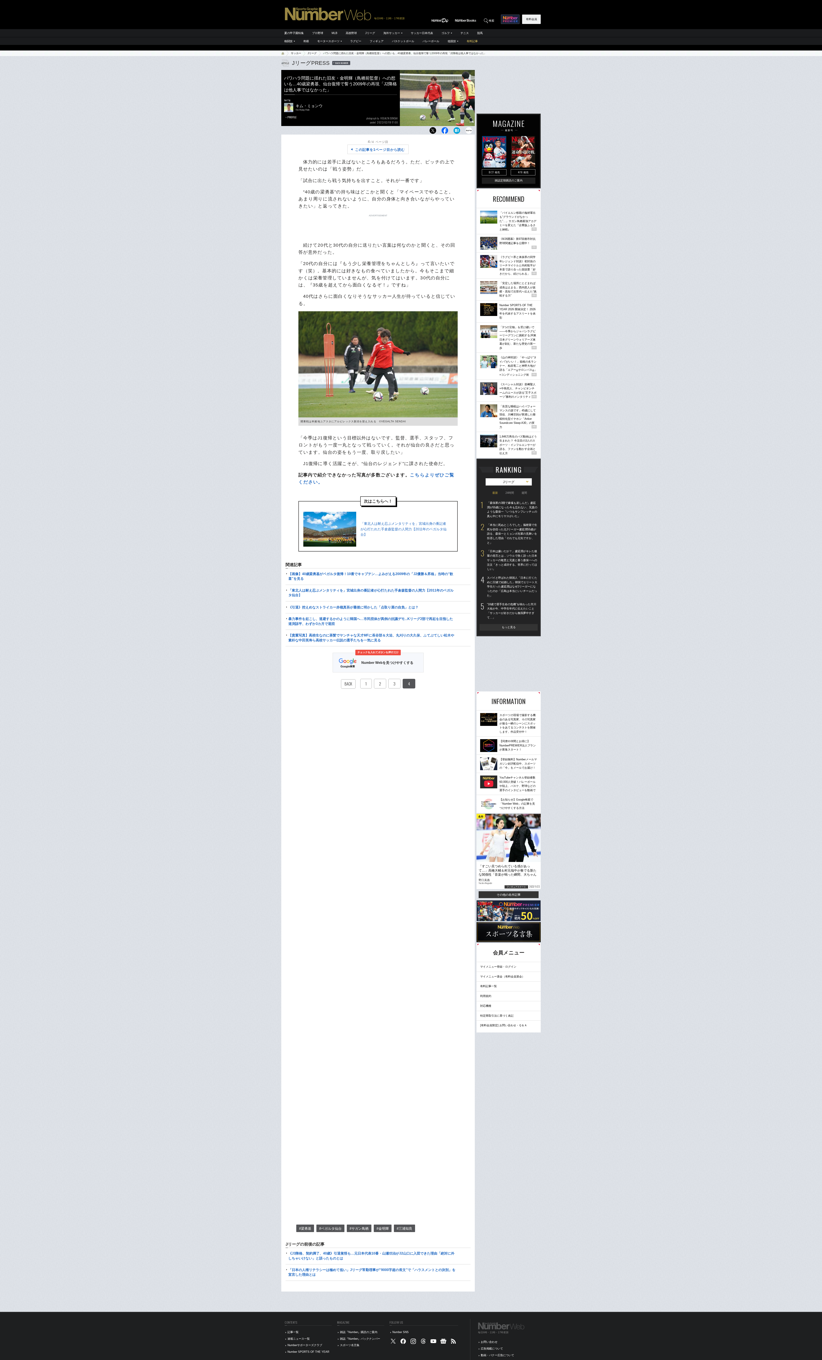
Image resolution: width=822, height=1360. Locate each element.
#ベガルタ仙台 (330, 1228)
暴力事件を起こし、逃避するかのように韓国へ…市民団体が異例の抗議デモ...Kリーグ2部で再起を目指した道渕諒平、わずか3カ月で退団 (370, 621)
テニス (464, 33)
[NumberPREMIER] (510, 19)
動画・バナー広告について (497, 1355)
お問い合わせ (489, 1342)
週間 (524, 492)
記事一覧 (293, 1332)
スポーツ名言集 (349, 1345)
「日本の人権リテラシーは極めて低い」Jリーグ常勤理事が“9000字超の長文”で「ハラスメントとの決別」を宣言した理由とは (372, 1272)
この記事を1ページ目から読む (380, 149)
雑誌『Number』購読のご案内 (358, 1332)
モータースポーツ (328, 41)
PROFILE (292, 117)
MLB (334, 33)
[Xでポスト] (432, 131)
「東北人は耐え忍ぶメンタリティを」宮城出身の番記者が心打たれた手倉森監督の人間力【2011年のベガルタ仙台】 (403, 529)
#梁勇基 (305, 1228)
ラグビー (355, 41)
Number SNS (400, 1332)
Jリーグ (370, 33)
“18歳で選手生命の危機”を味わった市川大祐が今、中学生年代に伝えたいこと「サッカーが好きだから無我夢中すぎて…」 (511, 611)
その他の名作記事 (509, 894)
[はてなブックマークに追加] (456, 131)
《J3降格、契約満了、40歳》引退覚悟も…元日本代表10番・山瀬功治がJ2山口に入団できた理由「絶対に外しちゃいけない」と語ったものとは (371, 1256)
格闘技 (288, 41)
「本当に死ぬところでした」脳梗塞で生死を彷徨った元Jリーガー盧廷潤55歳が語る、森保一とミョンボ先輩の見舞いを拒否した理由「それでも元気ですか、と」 (512, 533)
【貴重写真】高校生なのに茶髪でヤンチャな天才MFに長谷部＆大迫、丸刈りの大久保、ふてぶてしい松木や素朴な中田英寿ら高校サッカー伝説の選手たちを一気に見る (371, 637)
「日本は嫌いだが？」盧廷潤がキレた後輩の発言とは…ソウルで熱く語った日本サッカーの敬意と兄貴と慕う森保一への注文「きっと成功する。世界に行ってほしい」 (512, 560)
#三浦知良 (404, 1228)
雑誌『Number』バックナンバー (360, 1338)
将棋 (306, 41)
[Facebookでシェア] (444, 131)
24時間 (509, 492)
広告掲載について (492, 1348)
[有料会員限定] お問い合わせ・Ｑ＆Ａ (503, 1025)
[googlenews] (443, 1342)
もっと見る (509, 627)
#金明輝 (383, 1228)
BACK (348, 684)
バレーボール (431, 41)
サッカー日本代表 (422, 33)
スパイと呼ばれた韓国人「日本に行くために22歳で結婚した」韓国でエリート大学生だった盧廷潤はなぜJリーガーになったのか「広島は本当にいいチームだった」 (512, 586)
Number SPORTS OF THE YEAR (308, 1351)
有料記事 (472, 41)
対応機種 (485, 1005)
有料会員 (531, 19)
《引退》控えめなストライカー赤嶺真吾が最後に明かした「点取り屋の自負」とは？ (353, 607)
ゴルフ (445, 33)
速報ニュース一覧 (298, 1338)
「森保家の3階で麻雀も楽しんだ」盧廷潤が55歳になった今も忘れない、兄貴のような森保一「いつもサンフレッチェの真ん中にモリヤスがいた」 (512, 509)
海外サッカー (391, 33)
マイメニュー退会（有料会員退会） (502, 976)
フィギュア (377, 41)
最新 (495, 492)
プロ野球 (317, 33)
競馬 (480, 33)
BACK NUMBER (341, 63)
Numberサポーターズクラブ (304, 1345)
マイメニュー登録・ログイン (498, 966)
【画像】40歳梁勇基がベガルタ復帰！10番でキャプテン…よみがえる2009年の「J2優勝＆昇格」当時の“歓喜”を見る (370, 576)
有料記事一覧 (488, 986)
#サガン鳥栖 (359, 1228)
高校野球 (351, 33)
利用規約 (485, 996)
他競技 (452, 41)
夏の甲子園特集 (294, 33)
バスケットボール (403, 41)
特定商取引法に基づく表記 (497, 1015)
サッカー (296, 53)
